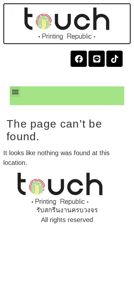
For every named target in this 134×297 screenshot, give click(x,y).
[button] (15, 91)
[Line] (96, 59)
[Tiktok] (114, 59)
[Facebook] (79, 59)
